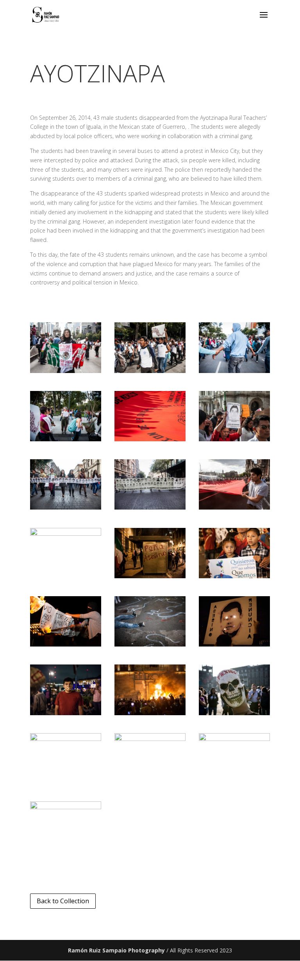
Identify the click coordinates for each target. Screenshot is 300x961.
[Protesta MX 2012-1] (65, 371)
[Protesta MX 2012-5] (150, 439)
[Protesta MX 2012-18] (234, 713)
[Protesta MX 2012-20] (150, 739)
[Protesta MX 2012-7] (65, 507)
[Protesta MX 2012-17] (150, 713)
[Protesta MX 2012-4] (65, 439)
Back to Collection (63, 901)
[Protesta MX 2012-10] (65, 533)
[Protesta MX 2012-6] (234, 439)
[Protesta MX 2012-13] (65, 644)
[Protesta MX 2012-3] (234, 371)
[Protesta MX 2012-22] (65, 807)
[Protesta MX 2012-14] (150, 644)
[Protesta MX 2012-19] (65, 739)
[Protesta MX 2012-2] (150, 371)
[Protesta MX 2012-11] (150, 576)
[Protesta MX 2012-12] (234, 576)
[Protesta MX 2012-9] (234, 507)
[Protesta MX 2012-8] (150, 507)
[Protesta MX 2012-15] (234, 644)
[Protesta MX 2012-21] (234, 739)
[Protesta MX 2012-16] (65, 713)
